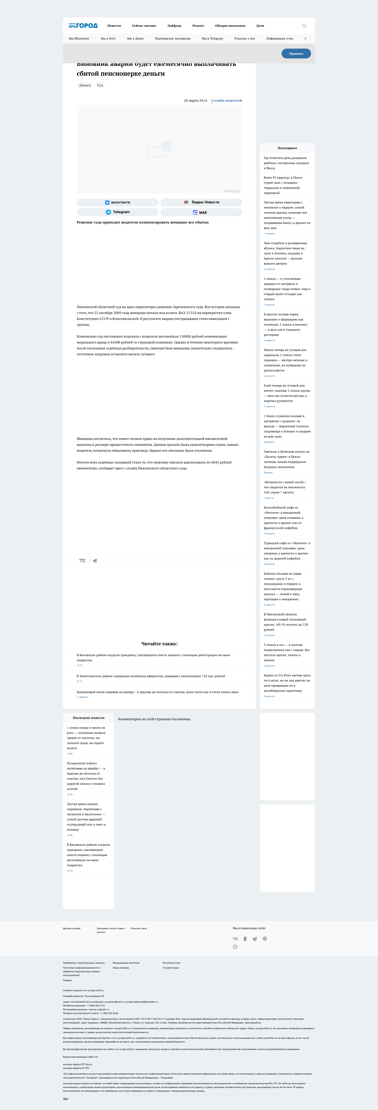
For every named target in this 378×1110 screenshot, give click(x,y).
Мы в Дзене (135, 38)
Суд (100, 85)
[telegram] (96, 560)
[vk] (82, 560)
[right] (310, 38)
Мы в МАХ (108, 38)
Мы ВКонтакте (79, 38)
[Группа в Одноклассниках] (245, 939)
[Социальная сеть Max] (201, 212)
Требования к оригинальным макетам (84, 962)
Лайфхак (174, 26)
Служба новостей (226, 100)
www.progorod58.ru (93, 990)
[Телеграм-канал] (117, 212)
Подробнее (167, 1077)
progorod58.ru (122, 1028)
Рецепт (198, 26)
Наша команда (121, 967)
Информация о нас (279, 38)
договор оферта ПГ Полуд (77, 1064)
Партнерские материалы (172, 38)
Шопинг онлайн (71, 928)
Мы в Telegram (212, 38)
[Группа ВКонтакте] (117, 202)
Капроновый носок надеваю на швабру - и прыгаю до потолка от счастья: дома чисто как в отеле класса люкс (158, 694)
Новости (114, 26)
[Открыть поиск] (304, 26)
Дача (260, 26)
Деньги (85, 85)
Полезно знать (139, 928)
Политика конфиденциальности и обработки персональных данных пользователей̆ (81, 971)
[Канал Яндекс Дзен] (265, 939)
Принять (296, 53)
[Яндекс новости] (201, 202)
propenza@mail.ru (115, 1001)
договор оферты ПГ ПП (76, 1068)
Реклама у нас (244, 38)
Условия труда (171, 967)
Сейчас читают (144, 26)
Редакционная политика (126, 962)
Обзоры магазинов (230, 26)
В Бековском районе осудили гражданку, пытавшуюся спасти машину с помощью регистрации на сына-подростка (154, 660)
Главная (67, 980)
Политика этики (171, 962)
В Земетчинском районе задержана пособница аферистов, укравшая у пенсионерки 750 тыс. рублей (151, 678)
